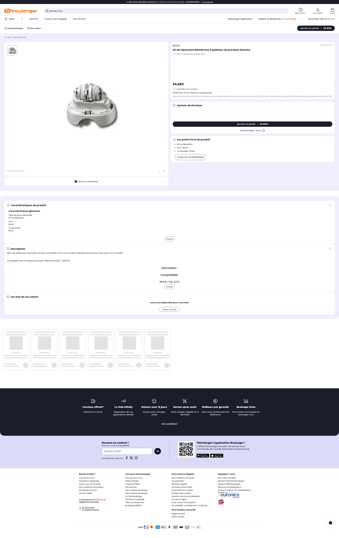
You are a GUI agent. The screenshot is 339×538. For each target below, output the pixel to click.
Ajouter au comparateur (88, 181)
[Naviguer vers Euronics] (239, 495)
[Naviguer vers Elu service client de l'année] (239, 502)
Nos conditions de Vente (183, 478)
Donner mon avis (170, 309)
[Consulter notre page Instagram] (136, 458)
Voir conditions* (169, 423)
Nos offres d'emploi (227, 478)
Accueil (7, 37)
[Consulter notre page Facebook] (126, 458)
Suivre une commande (90, 484)
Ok (157, 451)
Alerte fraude (178, 516)
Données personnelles (182, 487)
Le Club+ (194, 89)
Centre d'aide (85, 493)
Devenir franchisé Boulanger (231, 481)
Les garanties (178, 481)
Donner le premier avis (194, 54)
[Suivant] (164, 171)
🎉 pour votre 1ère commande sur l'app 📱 (169, 2)
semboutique (206, 93)
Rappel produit (178, 513)
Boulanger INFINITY (133, 505)
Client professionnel (134, 502)
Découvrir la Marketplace (229, 487)
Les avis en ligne (179, 499)
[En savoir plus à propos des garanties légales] (263, 130)
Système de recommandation (186, 496)
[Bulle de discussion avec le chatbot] (330, 523)
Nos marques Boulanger (136, 490)
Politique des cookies (181, 493)
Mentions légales (179, 484)
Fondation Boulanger (135, 499)
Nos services (131, 487)
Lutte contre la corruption (184, 502)
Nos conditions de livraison (91, 487)
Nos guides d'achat (88, 490)
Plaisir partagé (131, 481)
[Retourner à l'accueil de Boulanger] (20, 11)
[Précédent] (159, 171)
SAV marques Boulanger (136, 493)
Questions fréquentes (89, 481)
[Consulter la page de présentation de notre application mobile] (203, 455)
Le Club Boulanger (133, 496)
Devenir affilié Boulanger (229, 484)
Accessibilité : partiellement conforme (189, 505)
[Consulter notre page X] (131, 458)
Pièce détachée (19, 37)
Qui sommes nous (133, 478)
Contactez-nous (87, 478)
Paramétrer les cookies (182, 490)
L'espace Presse (132, 484)
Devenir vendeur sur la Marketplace (234, 490)
